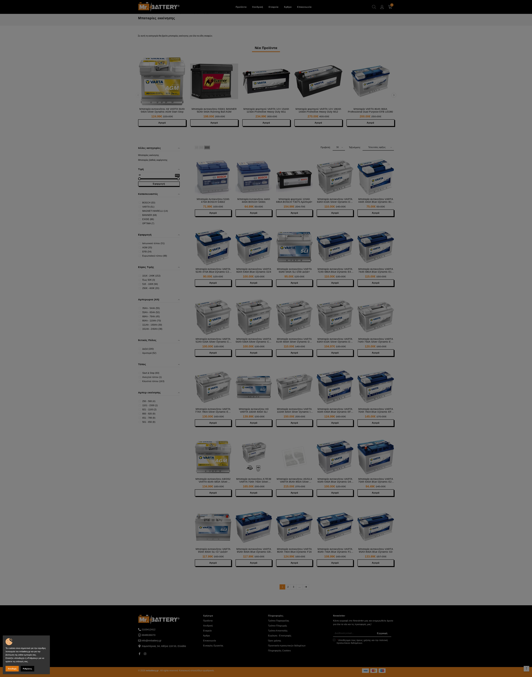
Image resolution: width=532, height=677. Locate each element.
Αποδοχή (12, 669)
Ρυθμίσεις (27, 669)
